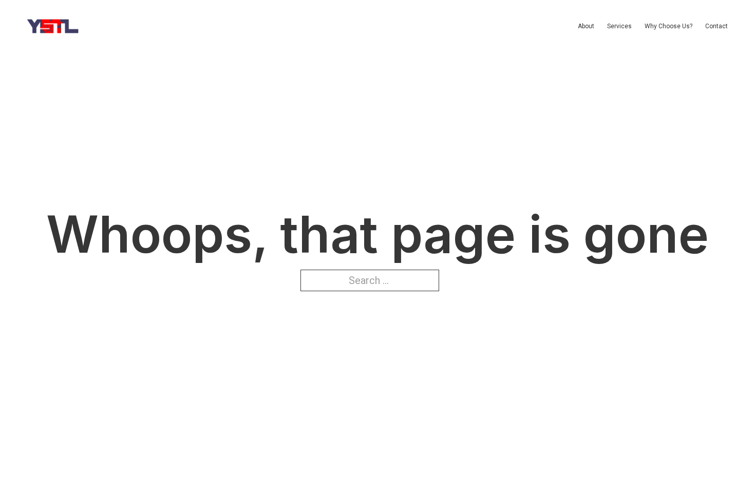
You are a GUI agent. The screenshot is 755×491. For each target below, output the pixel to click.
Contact (716, 26)
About (586, 26)
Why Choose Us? (668, 26)
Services (619, 26)
